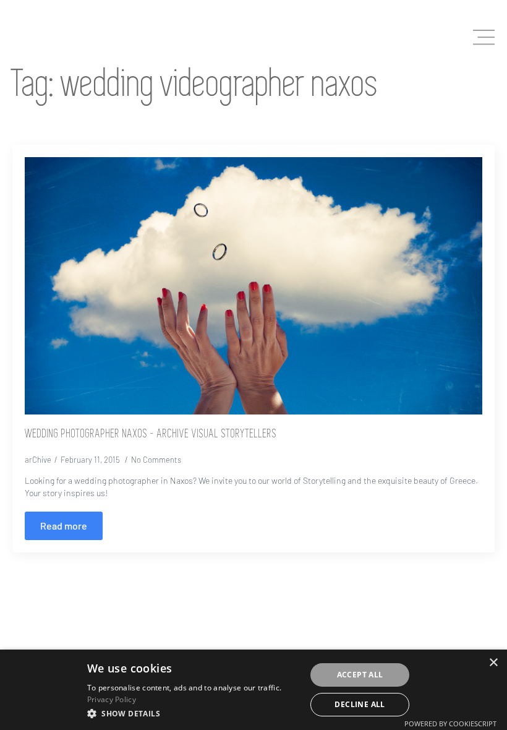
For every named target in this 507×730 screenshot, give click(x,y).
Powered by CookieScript (450, 723)
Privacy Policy (111, 699)
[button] (193, 713)
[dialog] (253, 690)
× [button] (493, 663)
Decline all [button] (359, 704)
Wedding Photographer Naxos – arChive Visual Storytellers (151, 434)
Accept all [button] (360, 674)
